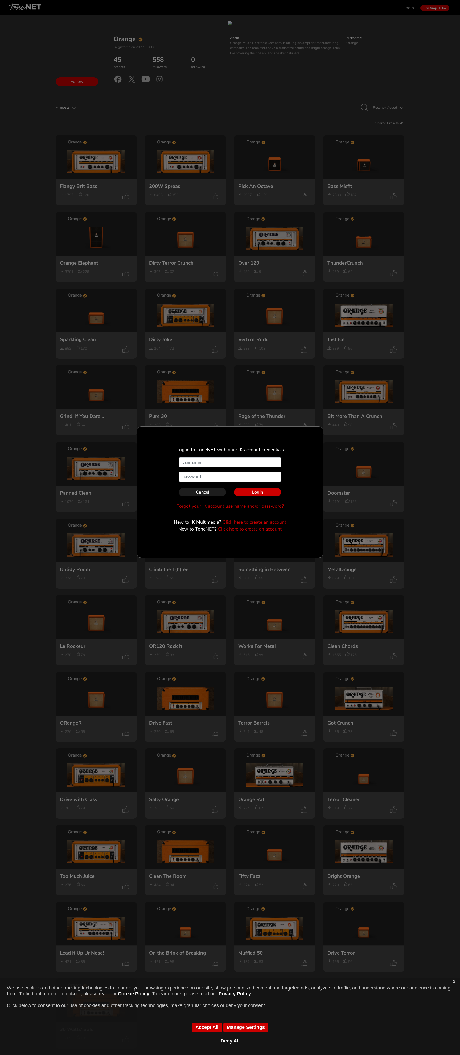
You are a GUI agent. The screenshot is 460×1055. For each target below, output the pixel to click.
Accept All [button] (207, 1027)
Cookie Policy (133, 993)
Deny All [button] (230, 1041)
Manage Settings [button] (246, 1027)
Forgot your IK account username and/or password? (230, 506)
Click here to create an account (254, 522)
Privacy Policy (235, 993)
